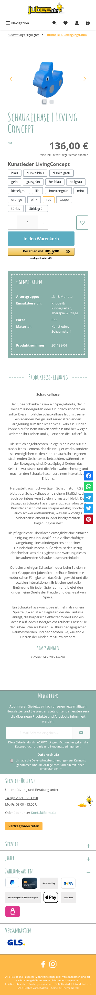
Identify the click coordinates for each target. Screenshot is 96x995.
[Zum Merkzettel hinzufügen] (82, 222)
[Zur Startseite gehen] (48, 9)
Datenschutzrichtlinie (29, 746)
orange (16, 199)
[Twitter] (88, 508)
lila (37, 190)
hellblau (55, 181)
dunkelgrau (61, 173)
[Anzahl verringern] (12, 222)
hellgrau (76, 181)
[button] (41, 254)
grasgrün (33, 181)
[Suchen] (54, 23)
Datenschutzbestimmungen (50, 760)
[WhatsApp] (88, 486)
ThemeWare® (70, 988)
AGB (46, 765)
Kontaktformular (44, 812)
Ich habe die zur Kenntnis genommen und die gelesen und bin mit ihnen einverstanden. (50, 764)
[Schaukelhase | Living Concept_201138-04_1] (48, 79)
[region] (48, 79)
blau (14, 173)
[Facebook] (88, 475)
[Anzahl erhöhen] (43, 222)
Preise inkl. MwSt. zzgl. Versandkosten (63, 155)
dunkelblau (35, 173)
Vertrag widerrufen (23, 826)
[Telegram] (88, 497)
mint (80, 190)
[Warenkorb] (87, 23)
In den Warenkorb (41, 239)
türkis (15, 208)
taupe (64, 199)
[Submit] (81, 733)
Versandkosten (71, 976)
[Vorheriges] (11, 78)
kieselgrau (19, 190)
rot (48, 199)
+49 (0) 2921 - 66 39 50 (21, 798)
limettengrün (58, 190)
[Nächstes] (84, 78)
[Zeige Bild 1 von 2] (44, 102)
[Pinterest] (88, 519)
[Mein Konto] (76, 23)
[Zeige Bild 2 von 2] (51, 102)
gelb (14, 181)
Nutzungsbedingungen (65, 746)
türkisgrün (37, 208)
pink (34, 199)
